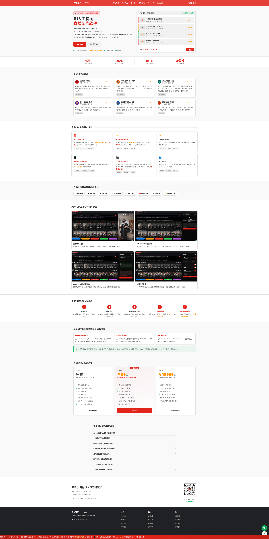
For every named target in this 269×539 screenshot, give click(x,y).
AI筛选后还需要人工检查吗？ (134, 469)
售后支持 (177, 527)
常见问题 (151, 3)
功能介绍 (123, 516)
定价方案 (142, 3)
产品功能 (116, 3)
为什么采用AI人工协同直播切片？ (134, 433)
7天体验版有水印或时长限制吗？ (134, 464)
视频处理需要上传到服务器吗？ (134, 443)
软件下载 (150, 527)
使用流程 (133, 3)
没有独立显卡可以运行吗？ (134, 454)
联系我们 (160, 3)
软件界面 (125, 3)
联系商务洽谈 (175, 410)
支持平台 (150, 519)
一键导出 (189, 50)
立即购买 (134, 410)
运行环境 (123, 527)
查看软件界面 (94, 44)
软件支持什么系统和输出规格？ (134, 459)
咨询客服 (191, 3)
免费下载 (79, 44)
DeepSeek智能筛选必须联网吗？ (134, 448)
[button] (103, 226)
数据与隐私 (178, 519)
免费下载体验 (93, 410)
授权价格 (177, 523)
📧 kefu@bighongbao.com (79, 519)
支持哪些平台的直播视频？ (134, 438)
